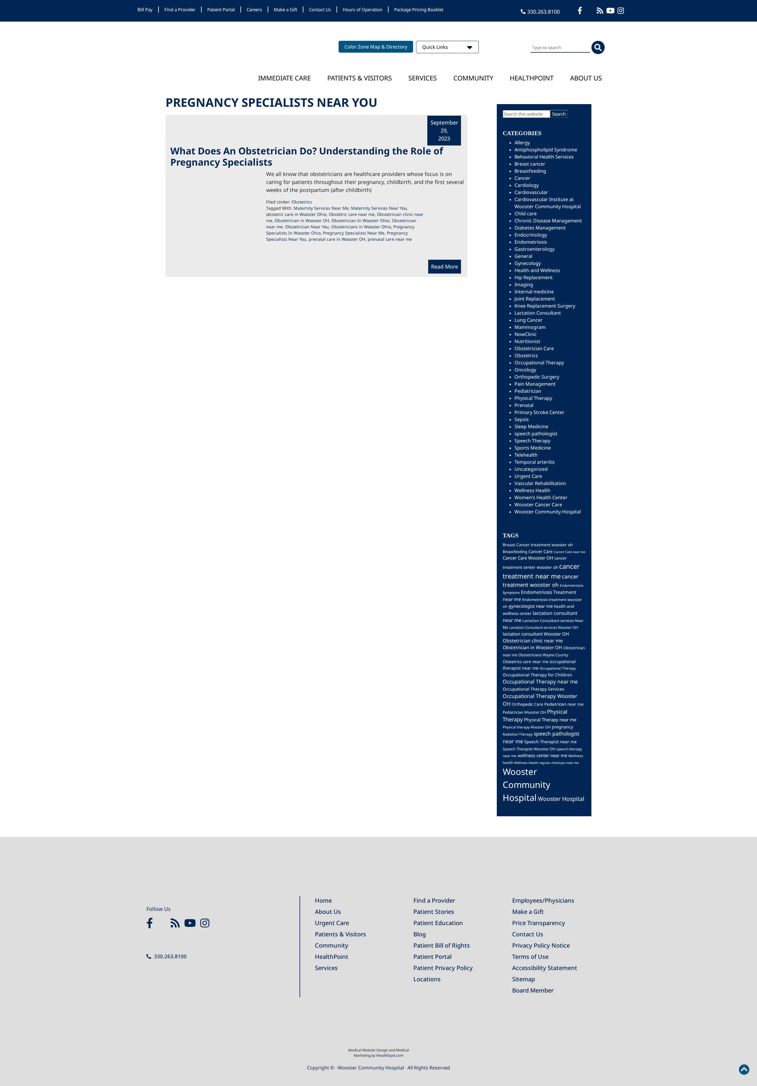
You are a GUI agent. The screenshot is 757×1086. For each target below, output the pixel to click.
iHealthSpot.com (389, 1055)
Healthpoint (532, 77)
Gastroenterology (534, 249)
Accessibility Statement (544, 968)
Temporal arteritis (535, 462)
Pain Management (535, 384)
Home (323, 900)
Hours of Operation (362, 9)
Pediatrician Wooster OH (524, 712)
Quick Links (435, 47)
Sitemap (523, 979)
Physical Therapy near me (550, 720)
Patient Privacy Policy (443, 968)
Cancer (522, 178)
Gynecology (528, 263)
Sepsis (522, 419)
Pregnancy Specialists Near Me (353, 233)
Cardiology (527, 185)
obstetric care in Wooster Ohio (296, 214)
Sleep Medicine (531, 426)
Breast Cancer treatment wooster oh (538, 544)
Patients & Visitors (359, 77)
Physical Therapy (533, 398)
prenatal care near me (390, 239)
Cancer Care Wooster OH (528, 558)
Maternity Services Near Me (321, 208)
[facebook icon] (581, 10)
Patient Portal (221, 9)
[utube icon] (611, 10)
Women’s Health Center (541, 497)
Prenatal (524, 405)
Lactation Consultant (538, 313)
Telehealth (526, 455)
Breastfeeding (530, 171)
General (523, 256)
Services (422, 77)
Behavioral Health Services (544, 156)
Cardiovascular (531, 192)
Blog (419, 934)
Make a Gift (285, 9)
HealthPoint (331, 957)
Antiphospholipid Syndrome (546, 149)
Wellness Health (532, 490)
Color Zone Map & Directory (375, 46)
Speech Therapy (532, 440)
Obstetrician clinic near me (533, 640)
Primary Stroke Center (539, 412)
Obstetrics (302, 202)
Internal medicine (534, 291)
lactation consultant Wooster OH (536, 634)
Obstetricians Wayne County (543, 654)
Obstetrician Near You (307, 227)
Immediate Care (284, 77)
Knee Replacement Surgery (545, 306)
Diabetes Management (540, 227)
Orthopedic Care (527, 704)
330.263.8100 (543, 11)
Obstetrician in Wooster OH (302, 220)
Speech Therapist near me (550, 741)
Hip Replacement (534, 277)
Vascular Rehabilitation (540, 483)
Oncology (525, 369)
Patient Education (438, 923)
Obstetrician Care (534, 348)
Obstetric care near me (352, 214)
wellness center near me (542, 755)
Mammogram (530, 327)
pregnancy (562, 727)
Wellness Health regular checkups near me (546, 763)
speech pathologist (536, 433)
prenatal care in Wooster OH (337, 239)
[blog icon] (601, 10)
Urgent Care (528, 476)
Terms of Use (530, 957)
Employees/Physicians (543, 900)
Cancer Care (540, 551)
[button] (744, 1069)
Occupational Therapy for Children (537, 675)
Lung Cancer (529, 320)
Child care (526, 213)
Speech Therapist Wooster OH (529, 749)
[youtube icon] (191, 923)
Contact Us (320, 9)
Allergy (522, 142)
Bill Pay (145, 9)
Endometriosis (531, 242)
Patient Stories (433, 912)
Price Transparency (538, 923)
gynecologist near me (531, 606)
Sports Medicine (533, 448)
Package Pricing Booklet (418, 9)
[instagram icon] (621, 10)
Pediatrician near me (564, 704)
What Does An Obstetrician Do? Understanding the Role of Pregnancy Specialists (306, 156)
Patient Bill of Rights (441, 945)
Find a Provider (179, 9)
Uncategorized (531, 469)
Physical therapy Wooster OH (527, 727)
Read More (444, 266)
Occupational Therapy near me (540, 681)
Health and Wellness (537, 270)
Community (473, 77)
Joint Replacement (535, 298)
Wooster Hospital (561, 799)
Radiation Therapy (518, 734)
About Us (586, 77)
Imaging (524, 284)
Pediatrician (528, 391)
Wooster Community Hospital (548, 511)
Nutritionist (527, 341)
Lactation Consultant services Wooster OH (543, 627)
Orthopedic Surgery (537, 377)
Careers (254, 9)
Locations (427, 979)
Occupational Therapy (539, 362)
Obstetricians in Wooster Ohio (361, 227)
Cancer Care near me (569, 552)
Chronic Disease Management (548, 220)
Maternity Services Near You (379, 208)
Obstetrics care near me (526, 661)
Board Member (533, 990)
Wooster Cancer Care (538, 504)
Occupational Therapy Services (533, 689)
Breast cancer (530, 164)
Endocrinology (531, 235)
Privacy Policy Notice (541, 945)
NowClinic (526, 334)
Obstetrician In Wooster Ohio (360, 220)
